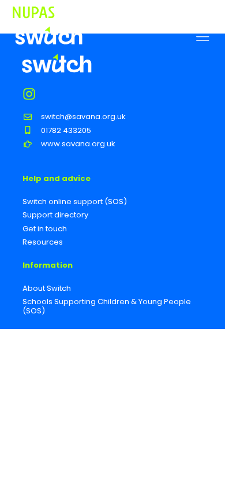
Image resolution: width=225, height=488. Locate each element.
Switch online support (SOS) (74, 201)
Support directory (55, 214)
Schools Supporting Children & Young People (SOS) (106, 306)
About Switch (46, 288)
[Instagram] (29, 94)
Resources (42, 241)
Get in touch (44, 228)
